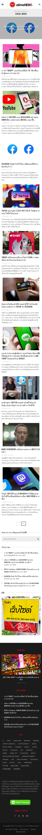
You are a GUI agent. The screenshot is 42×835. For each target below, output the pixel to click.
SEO (13, 759)
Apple (8, 740)
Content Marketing (9, 744)
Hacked (34, 747)
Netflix (33, 753)
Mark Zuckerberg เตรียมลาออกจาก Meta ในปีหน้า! (21, 450)
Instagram (13, 750)
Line (21, 750)
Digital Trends (7, 747)
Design (34, 744)
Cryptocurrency (23, 744)
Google (26, 747)
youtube (5, 765)
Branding (27, 740)
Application (17, 740)
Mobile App (13, 753)
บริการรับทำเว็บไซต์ (11, 829)
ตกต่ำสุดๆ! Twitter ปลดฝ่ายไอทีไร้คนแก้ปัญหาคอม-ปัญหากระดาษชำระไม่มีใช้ (19, 403)
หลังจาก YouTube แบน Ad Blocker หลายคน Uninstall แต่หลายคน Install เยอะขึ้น (20, 118)
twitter (12, 762)
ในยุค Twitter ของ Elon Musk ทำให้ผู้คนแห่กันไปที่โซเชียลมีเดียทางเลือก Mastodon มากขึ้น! (21, 496)
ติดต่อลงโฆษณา (21, 832)
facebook (18, 747)
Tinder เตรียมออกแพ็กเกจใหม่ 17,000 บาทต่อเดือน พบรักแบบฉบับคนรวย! (20, 258)
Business (36, 740)
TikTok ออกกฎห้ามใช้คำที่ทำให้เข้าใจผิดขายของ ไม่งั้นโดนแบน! (20, 212)
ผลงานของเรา (24, 829)
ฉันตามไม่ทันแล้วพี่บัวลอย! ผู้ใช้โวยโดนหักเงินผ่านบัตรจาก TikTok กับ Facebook (20, 305)
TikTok (5, 762)
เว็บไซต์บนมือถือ (6, 769)
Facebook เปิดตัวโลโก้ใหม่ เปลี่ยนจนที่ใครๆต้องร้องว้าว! (21, 28)
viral (19, 762)
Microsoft (29, 750)
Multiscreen (24, 753)
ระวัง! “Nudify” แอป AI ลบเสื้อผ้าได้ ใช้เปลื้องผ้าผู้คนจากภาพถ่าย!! (20, 71)
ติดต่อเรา (34, 829)
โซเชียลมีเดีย (17, 769)
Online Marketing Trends (11, 756)
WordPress (28, 762)
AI (3, 740)
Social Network (22, 759)
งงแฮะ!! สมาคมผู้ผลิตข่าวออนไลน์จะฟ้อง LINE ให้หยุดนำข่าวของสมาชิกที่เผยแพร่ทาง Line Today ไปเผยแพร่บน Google (21, 356)
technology (34, 759)
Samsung (5, 759)
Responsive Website (28, 756)
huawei (5, 750)
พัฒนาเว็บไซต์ (14, 765)
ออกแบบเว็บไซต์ (25, 765)
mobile (5, 753)
